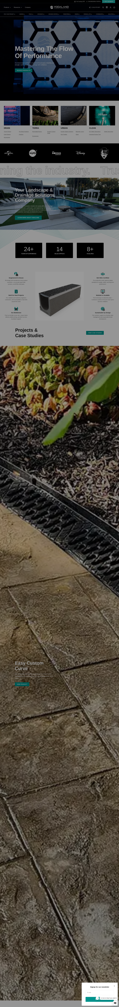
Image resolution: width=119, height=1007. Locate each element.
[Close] (114, 986)
